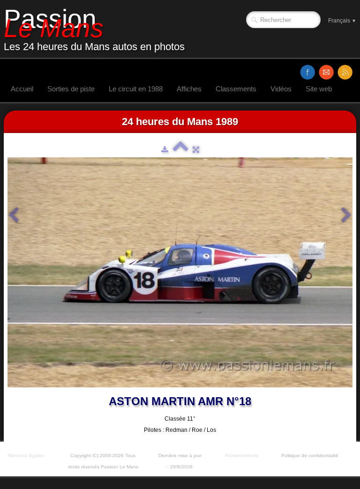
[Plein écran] (196, 149)
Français (342, 20)
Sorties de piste (71, 89)
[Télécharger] (164, 149)
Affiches (189, 89)
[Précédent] (14, 215)
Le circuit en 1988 (136, 89)
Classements (236, 89)
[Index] (180, 149)
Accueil (22, 89)
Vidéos (281, 89)
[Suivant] (346, 215)
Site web (319, 89)
